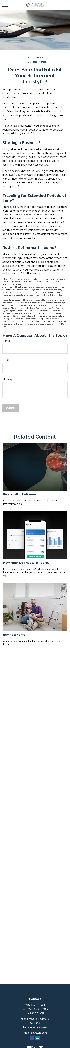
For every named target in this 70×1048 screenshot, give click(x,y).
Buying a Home (14, 634)
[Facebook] (32, 1038)
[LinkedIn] (37, 1038)
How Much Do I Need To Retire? (26, 562)
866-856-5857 (40, 1009)
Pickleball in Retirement (21, 494)
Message (7, 379)
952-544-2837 (38, 1004)
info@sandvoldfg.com (35, 1032)
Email (5, 359)
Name (6, 340)
